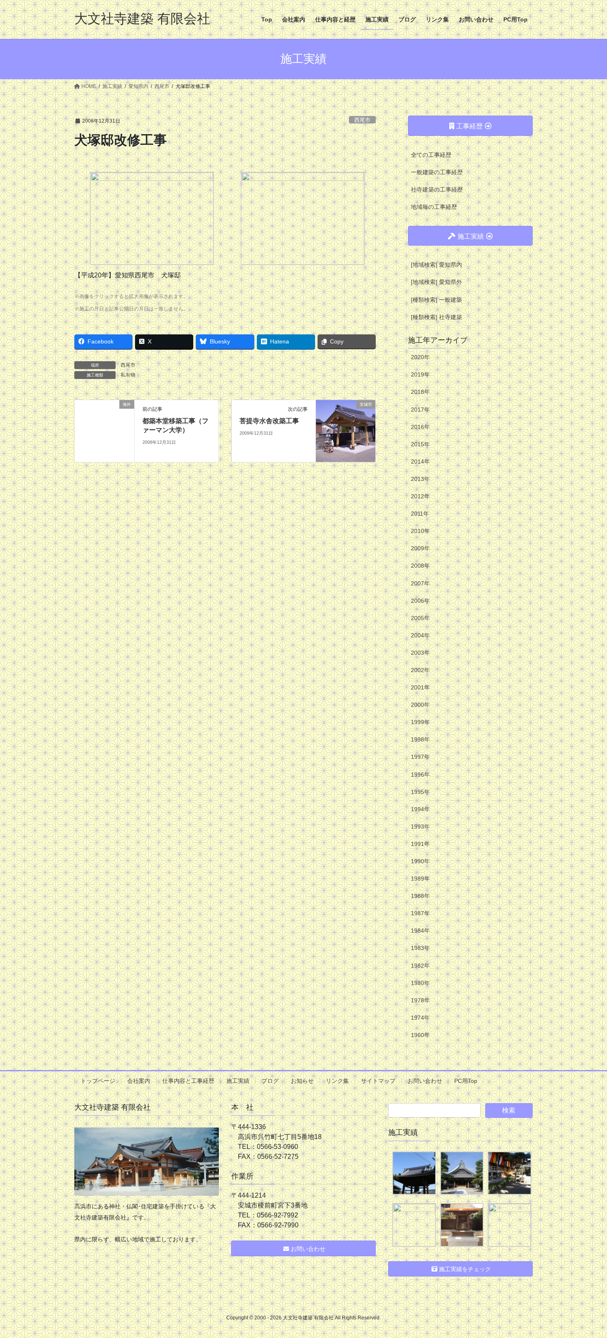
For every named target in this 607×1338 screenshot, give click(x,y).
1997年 (420, 756)
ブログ (270, 1081)
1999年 (420, 722)
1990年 (420, 861)
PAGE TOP (585, 1291)
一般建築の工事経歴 (437, 172)
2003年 (420, 652)
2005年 (420, 618)
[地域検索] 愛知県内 (436, 264)
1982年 (420, 965)
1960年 (420, 1035)
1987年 (420, 913)
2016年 (420, 427)
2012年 (420, 496)
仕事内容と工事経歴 (188, 1081)
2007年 (420, 583)
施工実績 (237, 1081)
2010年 (420, 531)
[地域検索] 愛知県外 (436, 282)
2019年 (420, 374)
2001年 (420, 687)
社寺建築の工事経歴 (437, 189)
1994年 (420, 809)
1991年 (420, 844)
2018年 (420, 391)
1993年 (420, 826)
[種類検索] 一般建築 (436, 299)
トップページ (98, 1081)
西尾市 (362, 120)
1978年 (420, 1000)
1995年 (420, 792)
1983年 (420, 948)
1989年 (420, 878)
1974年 (420, 1017)
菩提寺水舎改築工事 (269, 420)
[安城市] (345, 430)
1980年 (420, 983)
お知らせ (302, 1081)
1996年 (420, 774)
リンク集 (337, 1081)
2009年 (420, 548)
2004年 (420, 635)
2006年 (420, 600)
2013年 (420, 479)
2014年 (420, 461)
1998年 (420, 739)
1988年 (420, 896)
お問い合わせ (425, 1081)
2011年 (420, 513)
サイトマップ (378, 1081)
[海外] (104, 430)
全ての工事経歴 (431, 155)
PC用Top (465, 1081)
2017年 (420, 409)
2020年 (420, 357)
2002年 (420, 670)
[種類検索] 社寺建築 (436, 317)
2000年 (420, 704)
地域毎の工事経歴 (434, 207)
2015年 (420, 444)
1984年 (420, 930)
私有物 (128, 375)
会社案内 (138, 1081)
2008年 (420, 565)
